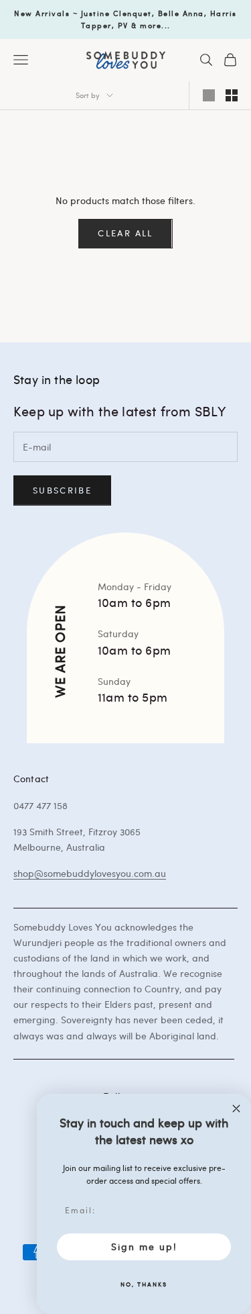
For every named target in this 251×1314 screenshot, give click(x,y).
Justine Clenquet (116, 13)
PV (123, 25)
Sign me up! (144, 1246)
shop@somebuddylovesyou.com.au (89, 873)
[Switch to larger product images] (209, 95)
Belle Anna (181, 13)
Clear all (125, 233)
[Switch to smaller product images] (232, 95)
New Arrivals (42, 13)
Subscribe (62, 490)
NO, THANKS (143, 1284)
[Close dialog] (236, 1108)
